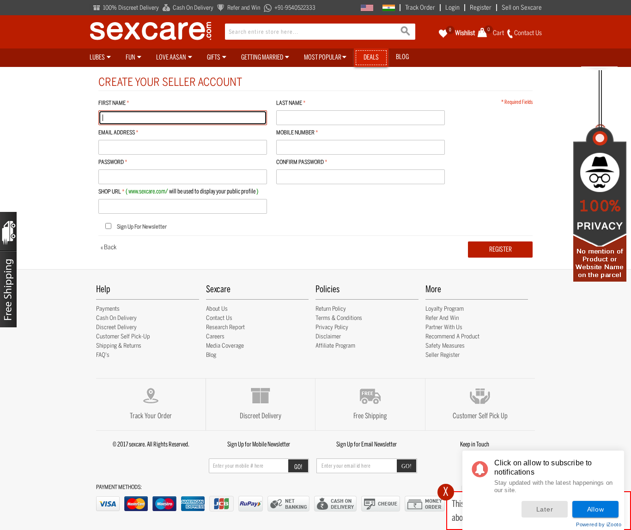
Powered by (598, 524)
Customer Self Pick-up (123, 336)
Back (108, 247)
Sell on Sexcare (522, 8)
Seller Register (442, 354)
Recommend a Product (452, 336)
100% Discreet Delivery (131, 7)
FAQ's (102, 354)
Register (480, 8)
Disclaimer (328, 336)
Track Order (420, 8)
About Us (217, 308)
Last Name (289, 103)
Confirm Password (300, 162)
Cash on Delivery (116, 317)
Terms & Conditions (339, 317)
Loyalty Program (444, 308)
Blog (211, 354)
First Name (112, 103)
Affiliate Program (335, 345)
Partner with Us (443, 327)
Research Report (225, 327)
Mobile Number (295, 132)
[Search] (406, 32)
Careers (215, 336)
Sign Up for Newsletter (142, 226)
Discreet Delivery (116, 327)
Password (111, 162)
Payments (108, 308)
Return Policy (331, 308)
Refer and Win (243, 7)
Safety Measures (445, 345)
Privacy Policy (332, 327)
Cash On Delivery (193, 7)
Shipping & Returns (118, 345)
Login (452, 8)
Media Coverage (225, 345)
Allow (595, 509)
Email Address (116, 132)
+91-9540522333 (295, 7)
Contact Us (219, 317)
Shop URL (109, 191)
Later (544, 509)
